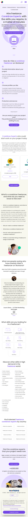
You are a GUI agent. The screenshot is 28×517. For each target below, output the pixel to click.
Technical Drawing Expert (20, 378)
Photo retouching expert (20, 383)
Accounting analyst (6, 400)
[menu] (25, 2)
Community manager (19, 390)
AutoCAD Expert (5, 409)
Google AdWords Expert (20, 392)
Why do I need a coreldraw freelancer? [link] (13, 225)
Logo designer (5, 381)
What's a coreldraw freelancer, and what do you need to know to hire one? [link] (15, 206)
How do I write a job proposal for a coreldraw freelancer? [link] (12, 233)
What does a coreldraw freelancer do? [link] (13, 229)
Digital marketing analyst (20, 389)
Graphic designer (6, 371)
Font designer (5, 385)
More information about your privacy (12, 505)
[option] (14, 37)
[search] (21, 2)
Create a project (14, 125)
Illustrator (4, 383)
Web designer (5, 403)
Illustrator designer (6, 372)
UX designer (4, 407)
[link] (12, 312)
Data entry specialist (19, 398)
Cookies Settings (14, 508)
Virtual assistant (18, 396)
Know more (13, 111)
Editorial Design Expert (19, 376)
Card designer (18, 380)
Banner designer (18, 371)
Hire (10, 176)
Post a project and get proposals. (14, 32)
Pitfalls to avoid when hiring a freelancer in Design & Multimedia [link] (14, 238)
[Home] (2, 2)
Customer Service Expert (20, 394)
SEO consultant (5, 401)
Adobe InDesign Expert (19, 381)
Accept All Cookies (14, 512)
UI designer (4, 405)
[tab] (14, 214)
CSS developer (5, 410)
